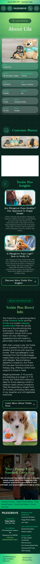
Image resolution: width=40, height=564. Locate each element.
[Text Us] (36, 8)
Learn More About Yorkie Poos (18, 404)
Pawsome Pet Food (28, 548)
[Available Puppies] (9, 8)
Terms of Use (27, 558)
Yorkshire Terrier (16, 320)
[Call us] (30, 8)
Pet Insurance (26, 543)
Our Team (24, 522)
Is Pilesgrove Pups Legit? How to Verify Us (20, 255)
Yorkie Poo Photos (21, 504)
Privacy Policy (27, 560)
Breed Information (27, 529)
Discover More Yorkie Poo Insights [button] (18, 281)
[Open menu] (3, 8)
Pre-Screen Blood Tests (29, 545)
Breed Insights (26, 532)
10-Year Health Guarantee (26, 539)
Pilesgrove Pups (7, 502)
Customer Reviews (28, 517)
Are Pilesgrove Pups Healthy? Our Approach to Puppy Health (20, 211)
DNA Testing (25, 551)
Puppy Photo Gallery (24, 502)
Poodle (6, 323)
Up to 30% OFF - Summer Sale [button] (20, 2)
